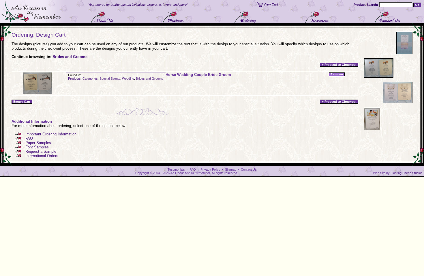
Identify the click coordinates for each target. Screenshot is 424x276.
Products (74, 78)
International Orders (41, 156)
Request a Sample (40, 151)
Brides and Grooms (69, 57)
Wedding (128, 78)
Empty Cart (21, 101)
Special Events (110, 78)
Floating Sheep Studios (407, 173)
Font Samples (37, 147)
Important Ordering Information (50, 134)
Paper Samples (38, 143)
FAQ (29, 138)
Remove (337, 74)
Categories (90, 78)
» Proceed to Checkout (339, 64)
